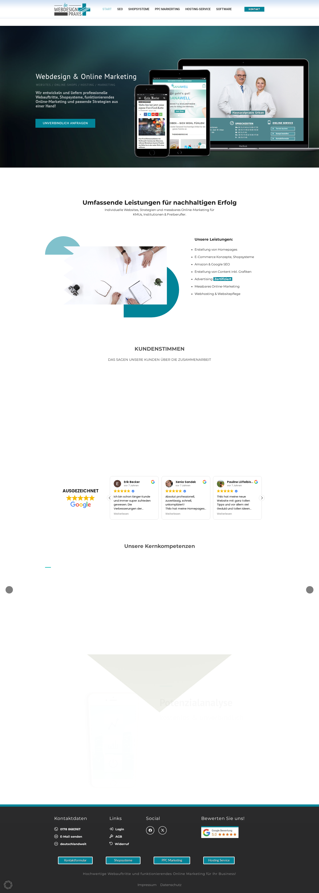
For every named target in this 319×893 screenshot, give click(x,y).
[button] (262, 498)
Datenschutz (170, 885)
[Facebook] (150, 830)
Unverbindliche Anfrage (221, 625)
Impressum (147, 885)
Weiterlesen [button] (121, 514)
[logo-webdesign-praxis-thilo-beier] (72, 9)
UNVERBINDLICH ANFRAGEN (65, 123)
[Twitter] (162, 830)
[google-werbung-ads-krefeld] (223, 832)
